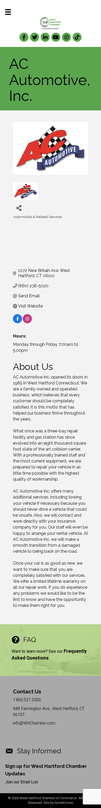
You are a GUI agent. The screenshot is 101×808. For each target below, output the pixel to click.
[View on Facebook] (17, 321)
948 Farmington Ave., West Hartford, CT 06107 (48, 712)
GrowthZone (63, 802)
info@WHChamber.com (34, 723)
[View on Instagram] (27, 321)
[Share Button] (19, 208)
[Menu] (8, 12)
